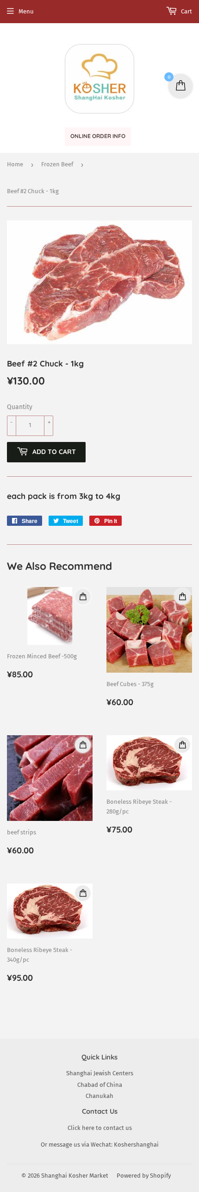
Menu (26, 11)
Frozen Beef (57, 164)
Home (15, 164)
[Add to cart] (83, 597)
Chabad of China (99, 1084)
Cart (186, 11)
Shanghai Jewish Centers (99, 1073)
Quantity (19, 407)
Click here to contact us (100, 1127)
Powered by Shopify (144, 1175)
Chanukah (99, 1095)
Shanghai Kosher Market (74, 1175)
